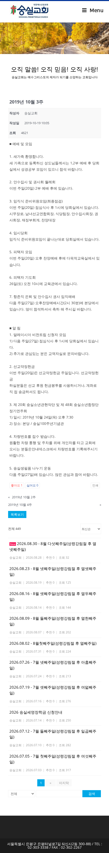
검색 (91, 793)
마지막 (64, 783)
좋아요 (17, 485)
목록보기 (17, 514)
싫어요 (32, 485)
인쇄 (95, 485)
